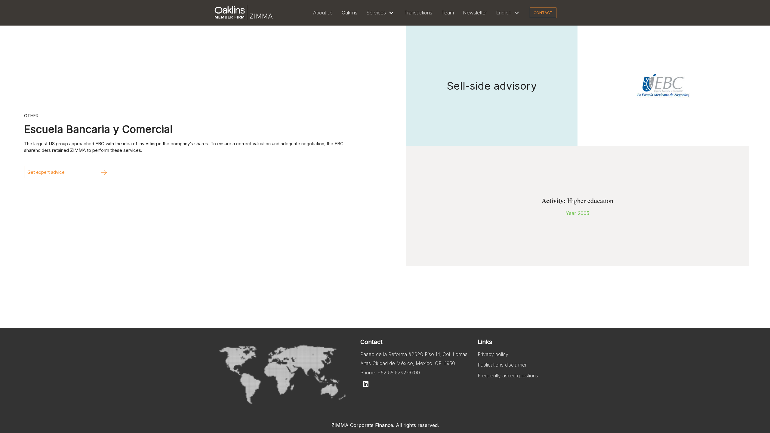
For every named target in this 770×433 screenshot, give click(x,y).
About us (323, 13)
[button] (67, 172)
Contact (543, 13)
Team (447, 13)
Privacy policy (493, 354)
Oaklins (349, 13)
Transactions (418, 13)
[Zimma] (244, 12)
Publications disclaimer (502, 365)
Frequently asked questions (508, 376)
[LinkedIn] (365, 384)
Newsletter (475, 13)
